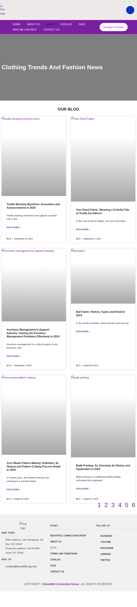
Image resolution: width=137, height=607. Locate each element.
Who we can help (25, 29)
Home (16, 24)
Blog (50, 24)
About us (33, 24)
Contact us (51, 29)
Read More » (14, 227)
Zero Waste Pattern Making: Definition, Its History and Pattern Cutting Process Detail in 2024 (33, 466)
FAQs (82, 24)
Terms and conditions (63, 553)
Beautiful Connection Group (68, 535)
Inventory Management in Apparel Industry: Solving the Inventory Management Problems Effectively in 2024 (33, 333)
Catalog (66, 24)
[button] (130, 10)
